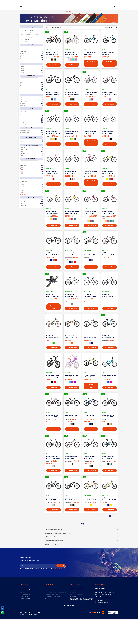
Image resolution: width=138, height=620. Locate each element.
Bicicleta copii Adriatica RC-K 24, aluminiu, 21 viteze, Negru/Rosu (52, 53)
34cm (22, 188)
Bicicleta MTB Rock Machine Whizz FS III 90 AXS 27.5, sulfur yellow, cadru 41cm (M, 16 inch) (109, 499)
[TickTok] (70, 605)
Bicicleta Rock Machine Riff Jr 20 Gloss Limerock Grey (90, 254)
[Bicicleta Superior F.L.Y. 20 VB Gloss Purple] (109, 198)
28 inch (23, 84)
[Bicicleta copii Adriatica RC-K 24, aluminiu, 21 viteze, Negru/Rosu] (53, 39)
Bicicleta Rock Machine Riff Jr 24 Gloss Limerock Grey (71, 254)
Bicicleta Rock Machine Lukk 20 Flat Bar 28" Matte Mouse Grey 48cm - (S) (71, 295)
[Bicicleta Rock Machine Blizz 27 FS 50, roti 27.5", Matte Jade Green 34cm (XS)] (53, 322)
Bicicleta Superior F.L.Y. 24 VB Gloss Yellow (72, 212)
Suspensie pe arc (25, 130)
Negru (24, 165)
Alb (23, 171)
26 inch (23, 88)
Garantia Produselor (25, 598)
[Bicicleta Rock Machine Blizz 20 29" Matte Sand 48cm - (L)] (91, 322)
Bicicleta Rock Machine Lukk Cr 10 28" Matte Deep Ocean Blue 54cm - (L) (53, 295)
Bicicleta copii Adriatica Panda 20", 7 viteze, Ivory (72, 53)
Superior (86, 89)
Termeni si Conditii (49, 590)
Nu (22, 140)
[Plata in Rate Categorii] (69, 18)
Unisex (22, 70)
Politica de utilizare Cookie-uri (52, 594)
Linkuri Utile (49, 585)
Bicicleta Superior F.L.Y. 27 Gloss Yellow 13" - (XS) (53, 212)
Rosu (24, 169)
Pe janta (23, 151)
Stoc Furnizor (24, 205)
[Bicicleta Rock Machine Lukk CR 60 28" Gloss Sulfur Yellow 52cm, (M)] (91, 485)
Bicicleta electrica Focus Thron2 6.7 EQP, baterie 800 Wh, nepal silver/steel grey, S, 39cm (72, 416)
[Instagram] (73, 605)
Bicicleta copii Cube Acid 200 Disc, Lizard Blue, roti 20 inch (90, 376)
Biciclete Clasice (24, 41)
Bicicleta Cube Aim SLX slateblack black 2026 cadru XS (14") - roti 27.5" (72, 93)
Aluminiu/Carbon (25, 101)
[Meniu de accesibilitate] (2, 608)
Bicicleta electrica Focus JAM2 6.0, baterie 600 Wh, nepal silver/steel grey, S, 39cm (53, 499)
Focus (22, 55)
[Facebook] (65, 605)
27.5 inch (23, 86)
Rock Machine (24, 57)
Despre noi (47, 588)
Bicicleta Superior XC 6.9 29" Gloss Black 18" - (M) (53, 132)
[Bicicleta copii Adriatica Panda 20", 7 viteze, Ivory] (72, 39)
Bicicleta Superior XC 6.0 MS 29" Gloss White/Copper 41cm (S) (109, 132)
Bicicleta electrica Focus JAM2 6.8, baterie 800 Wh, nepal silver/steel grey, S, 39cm (91, 457)
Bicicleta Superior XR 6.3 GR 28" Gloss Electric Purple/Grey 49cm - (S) (90, 93)
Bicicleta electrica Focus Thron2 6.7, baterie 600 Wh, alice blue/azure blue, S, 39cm (90, 416)
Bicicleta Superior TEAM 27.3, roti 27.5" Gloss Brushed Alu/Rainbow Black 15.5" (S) (71, 172)
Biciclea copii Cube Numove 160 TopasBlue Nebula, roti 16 (109, 53)
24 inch (23, 90)
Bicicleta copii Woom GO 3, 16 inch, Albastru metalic (109, 376)
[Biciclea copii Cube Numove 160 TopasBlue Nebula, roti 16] (109, 39)
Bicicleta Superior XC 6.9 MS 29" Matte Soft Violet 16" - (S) (109, 93)
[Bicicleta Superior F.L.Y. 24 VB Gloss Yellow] (72, 198)
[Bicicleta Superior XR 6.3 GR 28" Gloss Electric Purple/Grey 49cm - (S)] (91, 79)
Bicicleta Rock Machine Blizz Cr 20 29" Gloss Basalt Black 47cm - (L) (91, 295)
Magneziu (23, 105)
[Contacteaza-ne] (115, 7)
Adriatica (23, 51)
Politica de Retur (24, 596)
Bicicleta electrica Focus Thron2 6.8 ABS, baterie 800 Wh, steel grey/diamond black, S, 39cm (109, 416)
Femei (22, 68)
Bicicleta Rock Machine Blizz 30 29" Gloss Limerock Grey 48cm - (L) (108, 295)
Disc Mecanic (24, 149)
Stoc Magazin (24, 201)
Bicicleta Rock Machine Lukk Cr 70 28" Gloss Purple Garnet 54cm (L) (109, 254)
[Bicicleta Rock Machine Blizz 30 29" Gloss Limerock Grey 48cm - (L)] (109, 281)
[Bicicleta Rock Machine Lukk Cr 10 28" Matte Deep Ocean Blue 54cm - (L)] (53, 281)
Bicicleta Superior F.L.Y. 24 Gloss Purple (91, 212)
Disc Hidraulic (24, 147)
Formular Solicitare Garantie (27, 588)
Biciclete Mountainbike (25, 32)
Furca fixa (23, 134)
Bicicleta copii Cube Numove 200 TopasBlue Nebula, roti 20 (91, 53)
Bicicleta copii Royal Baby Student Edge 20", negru (52, 376)
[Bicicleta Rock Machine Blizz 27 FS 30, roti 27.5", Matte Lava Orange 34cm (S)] (72, 322)
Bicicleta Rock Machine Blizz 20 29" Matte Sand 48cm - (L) (90, 337)
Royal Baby (24, 59)
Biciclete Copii (23, 36)
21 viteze (23, 121)
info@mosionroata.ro (102, 602)
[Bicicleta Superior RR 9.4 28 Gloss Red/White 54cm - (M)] (91, 158)
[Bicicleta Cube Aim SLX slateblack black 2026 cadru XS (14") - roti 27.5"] (72, 79)
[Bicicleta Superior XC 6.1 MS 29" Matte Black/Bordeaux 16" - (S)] (91, 118)
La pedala (23, 153)
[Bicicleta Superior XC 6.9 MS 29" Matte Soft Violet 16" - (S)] (109, 79)
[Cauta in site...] (112, 7)
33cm (22, 184)
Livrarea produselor (25, 594)
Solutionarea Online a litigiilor (52, 596)
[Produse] (21, 7)
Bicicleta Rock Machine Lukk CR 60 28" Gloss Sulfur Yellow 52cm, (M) (91, 499)
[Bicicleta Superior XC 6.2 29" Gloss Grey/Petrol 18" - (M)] (72, 118)
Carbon (23, 103)
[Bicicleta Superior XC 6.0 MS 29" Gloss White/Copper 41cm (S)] (109, 118)
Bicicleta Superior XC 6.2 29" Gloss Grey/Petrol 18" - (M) (71, 132)
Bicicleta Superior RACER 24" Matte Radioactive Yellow (108, 172)
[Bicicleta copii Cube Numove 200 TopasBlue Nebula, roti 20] (91, 39)
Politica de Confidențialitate (59, 568)
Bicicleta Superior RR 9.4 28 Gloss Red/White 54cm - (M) (91, 172)
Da (22, 142)
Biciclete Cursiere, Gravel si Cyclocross (29, 34)
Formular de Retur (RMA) (26, 590)
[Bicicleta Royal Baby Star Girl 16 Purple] (72, 362)
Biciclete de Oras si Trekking (27, 38)
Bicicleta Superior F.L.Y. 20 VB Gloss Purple (109, 212)
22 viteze (23, 119)
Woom (104, 372)
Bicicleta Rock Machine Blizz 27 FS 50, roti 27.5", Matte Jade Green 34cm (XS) (53, 337)
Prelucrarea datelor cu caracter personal (55, 592)
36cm (22, 190)
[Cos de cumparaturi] (117, 7)
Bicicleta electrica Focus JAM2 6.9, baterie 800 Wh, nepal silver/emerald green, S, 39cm (109, 457)
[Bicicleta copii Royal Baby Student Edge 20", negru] (53, 362)
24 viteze (23, 117)
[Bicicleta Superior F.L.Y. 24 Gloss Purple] (91, 198)
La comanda (24, 203)
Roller (22, 155)
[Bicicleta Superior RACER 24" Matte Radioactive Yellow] (109, 158)
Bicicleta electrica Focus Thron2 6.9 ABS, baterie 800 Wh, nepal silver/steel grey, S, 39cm (53, 457)
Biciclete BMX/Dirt (24, 39)
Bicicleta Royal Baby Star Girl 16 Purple (71, 376)
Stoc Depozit (24, 200)
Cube (22, 53)
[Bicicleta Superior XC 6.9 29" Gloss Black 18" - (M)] (53, 118)
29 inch (23, 82)
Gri (23, 167)
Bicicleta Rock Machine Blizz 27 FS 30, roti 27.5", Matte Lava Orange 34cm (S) (72, 337)
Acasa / (67, 11)
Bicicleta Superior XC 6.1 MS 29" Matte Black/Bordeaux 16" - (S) (90, 132)
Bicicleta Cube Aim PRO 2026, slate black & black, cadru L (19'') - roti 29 (53, 93)
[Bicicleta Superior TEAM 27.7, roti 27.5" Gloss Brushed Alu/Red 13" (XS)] (53, 158)
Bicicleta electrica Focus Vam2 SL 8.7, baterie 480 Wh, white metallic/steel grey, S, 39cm (72, 457)
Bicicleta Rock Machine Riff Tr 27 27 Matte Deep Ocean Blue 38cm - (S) (52, 254)
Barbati (23, 66)
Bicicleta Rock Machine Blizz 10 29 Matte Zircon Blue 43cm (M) (108, 337)
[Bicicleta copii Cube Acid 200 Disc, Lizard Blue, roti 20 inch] (91, 362)
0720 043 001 (100, 600)
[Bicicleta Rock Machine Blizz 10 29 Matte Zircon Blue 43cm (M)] (109, 322)
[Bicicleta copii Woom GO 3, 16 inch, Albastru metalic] (109, 362)
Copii (22, 72)
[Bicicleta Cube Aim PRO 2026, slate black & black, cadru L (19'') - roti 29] (53, 79)
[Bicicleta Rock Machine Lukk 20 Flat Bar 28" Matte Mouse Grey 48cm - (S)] (72, 281)
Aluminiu (23, 97)
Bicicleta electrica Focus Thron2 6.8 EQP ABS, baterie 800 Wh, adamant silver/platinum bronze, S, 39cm (53, 416)
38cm (22, 192)
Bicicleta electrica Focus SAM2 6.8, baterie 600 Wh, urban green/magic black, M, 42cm (72, 499)
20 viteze (23, 122)
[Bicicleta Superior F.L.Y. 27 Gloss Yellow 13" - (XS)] (53, 198)
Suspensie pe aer (25, 132)
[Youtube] (67, 605)
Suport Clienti (24, 585)
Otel (22, 99)
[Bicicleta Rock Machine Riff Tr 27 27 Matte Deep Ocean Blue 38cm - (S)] (53, 240)
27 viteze (23, 115)
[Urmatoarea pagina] (116, 516)
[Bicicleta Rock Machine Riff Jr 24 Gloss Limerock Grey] (72, 240)
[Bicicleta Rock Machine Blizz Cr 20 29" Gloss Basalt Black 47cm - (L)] (91, 281)
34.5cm (23, 186)
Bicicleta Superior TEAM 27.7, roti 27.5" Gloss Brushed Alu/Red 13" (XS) (52, 172)
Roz (24, 173)
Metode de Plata (24, 592)
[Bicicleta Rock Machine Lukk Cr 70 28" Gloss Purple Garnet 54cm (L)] (109, 240)
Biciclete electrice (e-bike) (26, 30)
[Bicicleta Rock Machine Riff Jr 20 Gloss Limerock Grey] (91, 240)
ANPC (46, 598)
